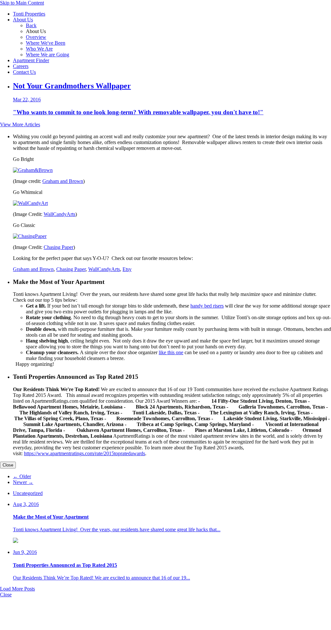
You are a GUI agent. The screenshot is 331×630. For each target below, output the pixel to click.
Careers (20, 66)
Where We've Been (45, 43)
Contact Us (24, 72)
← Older (22, 476)
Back (31, 25)
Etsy (127, 269)
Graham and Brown (62, 181)
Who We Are (39, 48)
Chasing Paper (58, 247)
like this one (171, 352)
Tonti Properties (29, 14)
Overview (36, 37)
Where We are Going (47, 54)
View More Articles (20, 124)
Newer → (23, 482)
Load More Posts (17, 588)
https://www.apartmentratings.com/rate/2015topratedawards (84, 453)
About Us (23, 19)
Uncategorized (28, 493)
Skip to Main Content (22, 3)
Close (8, 465)
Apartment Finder (31, 60)
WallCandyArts (59, 214)
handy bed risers (207, 306)
